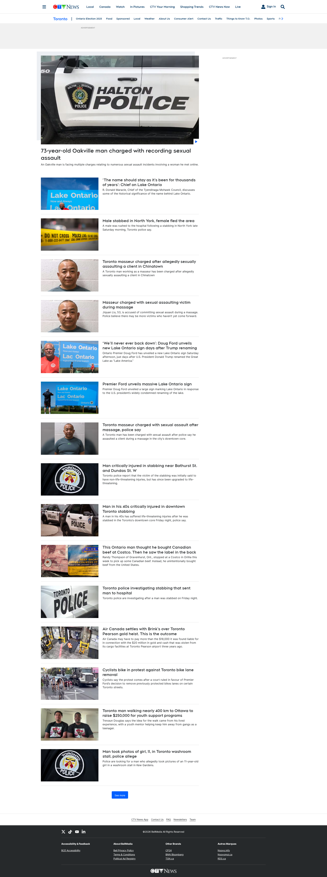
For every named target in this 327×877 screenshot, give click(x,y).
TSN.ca (170, 858)
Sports (271, 18)
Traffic (218, 18)
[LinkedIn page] (84, 832)
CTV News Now (219, 7)
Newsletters (180, 819)
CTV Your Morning (162, 7)
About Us (164, 18)
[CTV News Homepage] (66, 7)
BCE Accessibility (70, 850)
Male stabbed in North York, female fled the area (148, 221)
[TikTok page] (70, 832)
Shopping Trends (192, 7)
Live (238, 7)
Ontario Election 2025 (89, 18)
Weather (149, 18)
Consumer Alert (183, 18)
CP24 (169, 850)
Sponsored (123, 18)
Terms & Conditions (124, 854)
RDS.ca (222, 858)
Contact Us (204, 18)
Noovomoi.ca (225, 854)
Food (109, 18)
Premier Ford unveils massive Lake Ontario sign (147, 384)
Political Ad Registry (124, 858)
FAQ (168, 819)
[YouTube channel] (77, 832)
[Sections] (44, 6)
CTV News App (139, 819)
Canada (105, 7)
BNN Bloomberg (175, 854)
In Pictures (137, 7)
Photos (258, 18)
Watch (120, 7)
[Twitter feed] (63, 832)
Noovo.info (224, 850)
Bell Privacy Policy (123, 850)
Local (90, 7)
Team (193, 819)
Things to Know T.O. (238, 18)
